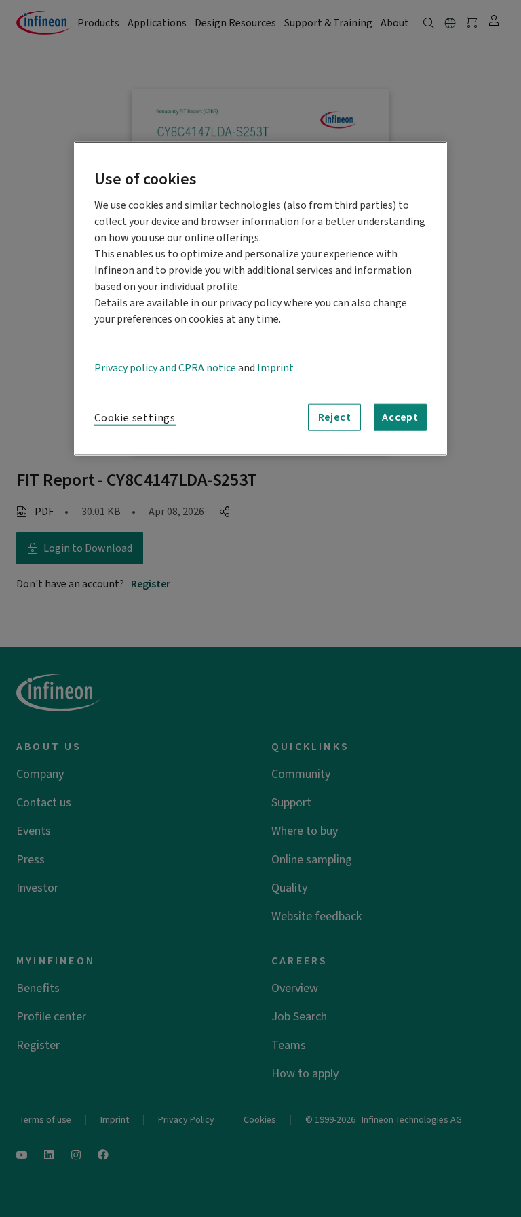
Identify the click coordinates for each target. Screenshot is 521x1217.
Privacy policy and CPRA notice (165, 367)
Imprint (275, 367)
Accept (400, 417)
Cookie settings (135, 418)
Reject (334, 417)
